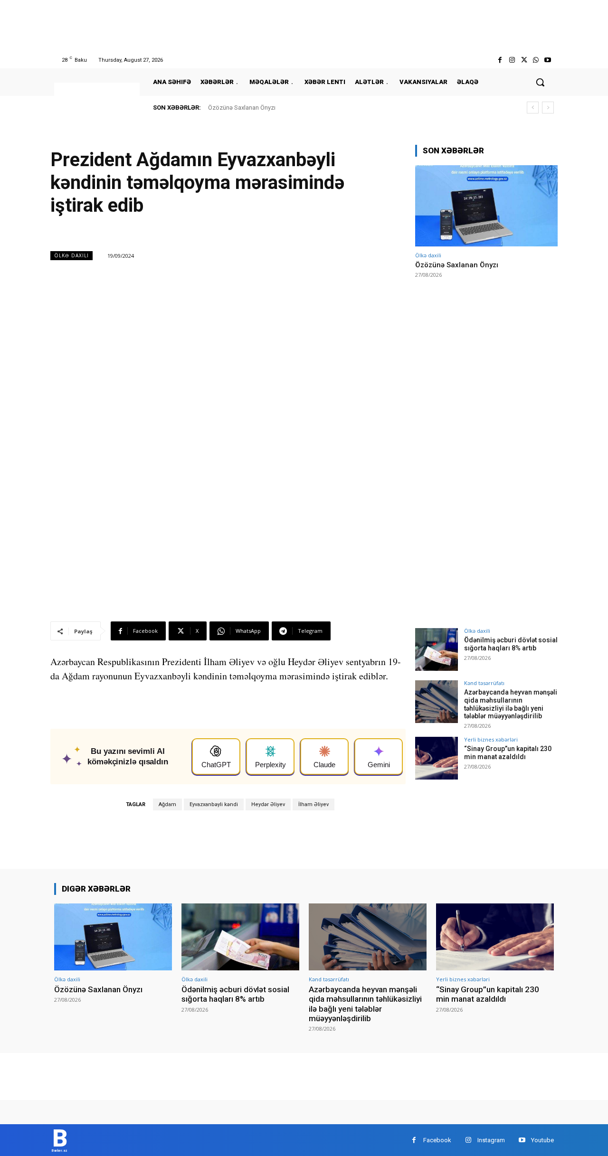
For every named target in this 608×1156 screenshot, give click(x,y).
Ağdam (167, 804)
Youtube (542, 1140)
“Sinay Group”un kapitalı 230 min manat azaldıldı (507, 753)
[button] (540, 82)
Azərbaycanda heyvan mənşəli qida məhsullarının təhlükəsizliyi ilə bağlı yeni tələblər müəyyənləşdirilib (510, 704)
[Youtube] (548, 60)
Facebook (437, 1140)
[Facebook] (500, 60)
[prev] (533, 107)
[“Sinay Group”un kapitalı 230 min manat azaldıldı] (436, 758)
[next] (548, 107)
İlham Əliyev (313, 804)
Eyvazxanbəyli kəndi (214, 804)
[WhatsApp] (536, 60)
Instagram (491, 1140)
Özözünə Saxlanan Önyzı (242, 107)
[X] (524, 60)
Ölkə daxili (71, 255)
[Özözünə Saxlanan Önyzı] (486, 205)
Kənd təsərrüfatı (484, 683)
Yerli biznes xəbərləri (491, 739)
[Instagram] (512, 60)
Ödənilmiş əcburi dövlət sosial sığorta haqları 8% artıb (511, 644)
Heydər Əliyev (268, 804)
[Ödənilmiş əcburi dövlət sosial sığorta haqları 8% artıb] (436, 649)
